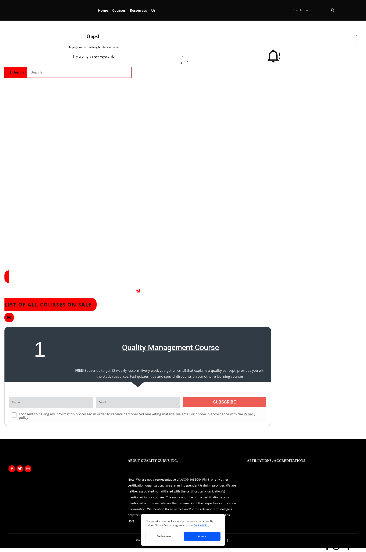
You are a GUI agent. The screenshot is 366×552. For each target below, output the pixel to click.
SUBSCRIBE (224, 402)
